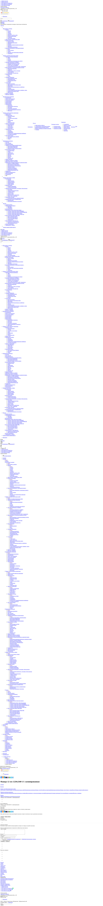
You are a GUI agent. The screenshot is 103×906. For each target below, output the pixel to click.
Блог (1, 875)
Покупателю (3, 880)
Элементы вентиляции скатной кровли (13, 357)
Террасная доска (8, 327)
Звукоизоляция (8, 316)
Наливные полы (11, 304)
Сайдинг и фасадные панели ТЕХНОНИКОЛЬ (17, 421)
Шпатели (9, 262)
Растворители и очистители (13, 405)
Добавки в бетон (11, 402)
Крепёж (7, 246)
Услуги (6, 727)
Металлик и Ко (11, 366)
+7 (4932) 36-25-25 (4, 0)
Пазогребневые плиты (12, 294)
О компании (2, 867)
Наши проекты (3, 871)
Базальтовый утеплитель (13, 320)
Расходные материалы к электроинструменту (14, 264)
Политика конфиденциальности (7, 878)
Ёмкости (9, 259)
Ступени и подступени (12, 330)
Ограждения (10, 332)
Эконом (9, 390)
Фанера (9, 275)
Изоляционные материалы (8, 311)
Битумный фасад (8, 418)
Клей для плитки (11, 299)
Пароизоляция (8, 317)
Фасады (4, 412)
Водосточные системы (10, 362)
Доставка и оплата (9, 736)
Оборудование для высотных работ (12, 256)
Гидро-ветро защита (9, 314)
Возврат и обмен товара (5, 885)
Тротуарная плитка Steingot (13, 350)
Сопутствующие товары (12, 427)
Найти (2, 904)
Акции (1, 863)
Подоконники (8, 389)
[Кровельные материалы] (15, 139)
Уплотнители (8, 386)
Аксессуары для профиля (13, 281)
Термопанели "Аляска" (10, 434)
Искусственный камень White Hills (12, 424)
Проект (9, 369)
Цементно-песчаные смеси (13, 307)
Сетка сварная (10, 287)
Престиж (9, 368)
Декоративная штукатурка (13, 400)
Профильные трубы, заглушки (14, 286)
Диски (9, 269)
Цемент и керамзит (9, 309)
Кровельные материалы (8, 353)
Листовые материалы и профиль (12, 277)
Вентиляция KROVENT (13, 359)
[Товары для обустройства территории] (15, 111)
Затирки (9, 303)
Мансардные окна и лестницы (11, 373)
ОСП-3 (9, 274)
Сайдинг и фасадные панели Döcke (15, 422)
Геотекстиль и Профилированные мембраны (17, 341)
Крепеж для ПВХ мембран (13, 376)
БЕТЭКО (9, 416)
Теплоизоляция (8, 318)
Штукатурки (10, 308)
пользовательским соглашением (13, 839)
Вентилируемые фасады (12, 426)
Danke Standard (11, 394)
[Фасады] (15, 202)
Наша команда (3, 869)
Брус (9, 290)
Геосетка (9, 338)
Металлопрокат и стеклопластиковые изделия (14, 283)
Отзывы (2, 816)
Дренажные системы (9, 337)
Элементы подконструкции (13, 431)
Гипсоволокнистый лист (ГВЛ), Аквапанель (17, 282)
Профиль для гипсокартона (13, 280)
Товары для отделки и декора (9, 388)
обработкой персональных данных (29, 839)
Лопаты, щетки (11, 258)
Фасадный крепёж (11, 255)
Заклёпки (9, 250)
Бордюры (9, 351)
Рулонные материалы (12, 380)
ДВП (9, 273)
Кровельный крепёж (12, 253)
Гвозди (9, 248)
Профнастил (7, 383)
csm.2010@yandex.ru (4, 7)
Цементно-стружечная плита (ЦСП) (15, 276)
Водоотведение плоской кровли (14, 378)
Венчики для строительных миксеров (15, 268)
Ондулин (7, 354)
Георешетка (10, 339)
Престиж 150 (10, 370)
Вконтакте (5, 16)
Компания (7, 742)
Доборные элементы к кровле (11, 372)
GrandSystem (10, 365)
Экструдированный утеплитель (14, 324)
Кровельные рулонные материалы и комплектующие (16, 375)
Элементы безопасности (10, 384)
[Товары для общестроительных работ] (15, 54)
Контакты (2, 874)
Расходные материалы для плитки (14, 411)
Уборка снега (8, 336)
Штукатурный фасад (9, 433)
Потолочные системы (10, 407)
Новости (2, 868)
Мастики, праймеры (9, 310)
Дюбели (9, 249)
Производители (3, 872)
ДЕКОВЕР (10, 417)
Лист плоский (8, 355)
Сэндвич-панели (8, 413)
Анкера (9, 247)
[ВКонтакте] (1, 777)
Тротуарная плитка (9, 349)
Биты (9, 266)
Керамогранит (10, 410)
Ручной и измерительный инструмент (15, 261)
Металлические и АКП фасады (11, 430)
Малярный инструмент (12, 260)
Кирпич (9, 297)
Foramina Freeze (11, 363)
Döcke (9, 364)
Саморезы (10, 254)
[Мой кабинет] (1, 445)
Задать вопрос (7, 816)
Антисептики (10, 403)
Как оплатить (3, 882)
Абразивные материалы (12, 263)
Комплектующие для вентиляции (14, 361)
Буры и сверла (10, 267)
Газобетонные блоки (12, 296)
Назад (6, 460)
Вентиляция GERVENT (12, 358)
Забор (9, 331)
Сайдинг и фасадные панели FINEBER (16, 420)
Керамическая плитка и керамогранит (13, 409)
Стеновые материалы (9, 293)
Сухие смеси (8, 298)
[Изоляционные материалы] (15, 95)
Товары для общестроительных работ (10, 271)
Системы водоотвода (12, 342)
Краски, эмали (11, 404)
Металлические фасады (12, 432)
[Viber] (8, 777)
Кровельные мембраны (12, 381)
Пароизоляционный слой (13, 382)
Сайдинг (9, 329)
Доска (9, 291)
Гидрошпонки (8, 312)
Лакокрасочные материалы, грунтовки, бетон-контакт (16, 398)
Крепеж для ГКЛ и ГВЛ (12, 252)
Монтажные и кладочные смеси (14, 300)
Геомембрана (10, 340)
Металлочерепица (9, 385)
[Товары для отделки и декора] (15, 176)
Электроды (10, 270)
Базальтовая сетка (11, 295)
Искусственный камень (12, 425)
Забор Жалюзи (11, 344)
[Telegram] (13, 777)
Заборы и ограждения (10, 343)
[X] (6, 777)
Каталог (7, 461)
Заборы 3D (10, 345)
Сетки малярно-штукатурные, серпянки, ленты (17, 305)
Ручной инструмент (9, 257)
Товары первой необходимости (9, 435)
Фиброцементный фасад (10, 414)
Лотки (9, 352)
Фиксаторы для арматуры (13, 288)
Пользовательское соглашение (6, 879)
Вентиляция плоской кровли (13, 377)
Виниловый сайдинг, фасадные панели (13, 419)
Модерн (9, 367)
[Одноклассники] (3, 777)
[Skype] (11, 777)
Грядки (9, 334)
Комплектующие (11, 328)
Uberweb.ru (10, 902)
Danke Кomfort (11, 393)
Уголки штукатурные (12, 397)
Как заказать (3, 881)
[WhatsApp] (9, 777)
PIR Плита (10, 325)
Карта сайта (2, 876)
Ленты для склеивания (9, 313)
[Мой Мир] (4, 777)
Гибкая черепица (8, 371)
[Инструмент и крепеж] (15, 27)
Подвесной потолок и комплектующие (15, 408)
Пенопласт (10, 321)
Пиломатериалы (8, 289)
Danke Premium (11, 391)
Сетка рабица (10, 346)
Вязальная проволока (12, 284)
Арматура (10, 285)
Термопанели (10, 429)
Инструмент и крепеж (7, 245)
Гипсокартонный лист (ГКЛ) (13, 278)
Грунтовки (10, 399)
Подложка (10, 322)
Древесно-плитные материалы (11, 272)
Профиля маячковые (12, 396)
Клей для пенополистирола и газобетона (16, 302)
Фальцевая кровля (9, 356)
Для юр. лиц (2, 865)
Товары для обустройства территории (10, 326)
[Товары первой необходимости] (15, 226)
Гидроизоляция (8, 315)
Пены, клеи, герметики (12, 406)
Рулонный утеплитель (12, 323)
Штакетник (10, 348)
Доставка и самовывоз (5, 883)
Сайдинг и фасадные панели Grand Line (16, 423)
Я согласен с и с (19, 839)
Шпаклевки (10, 301)
